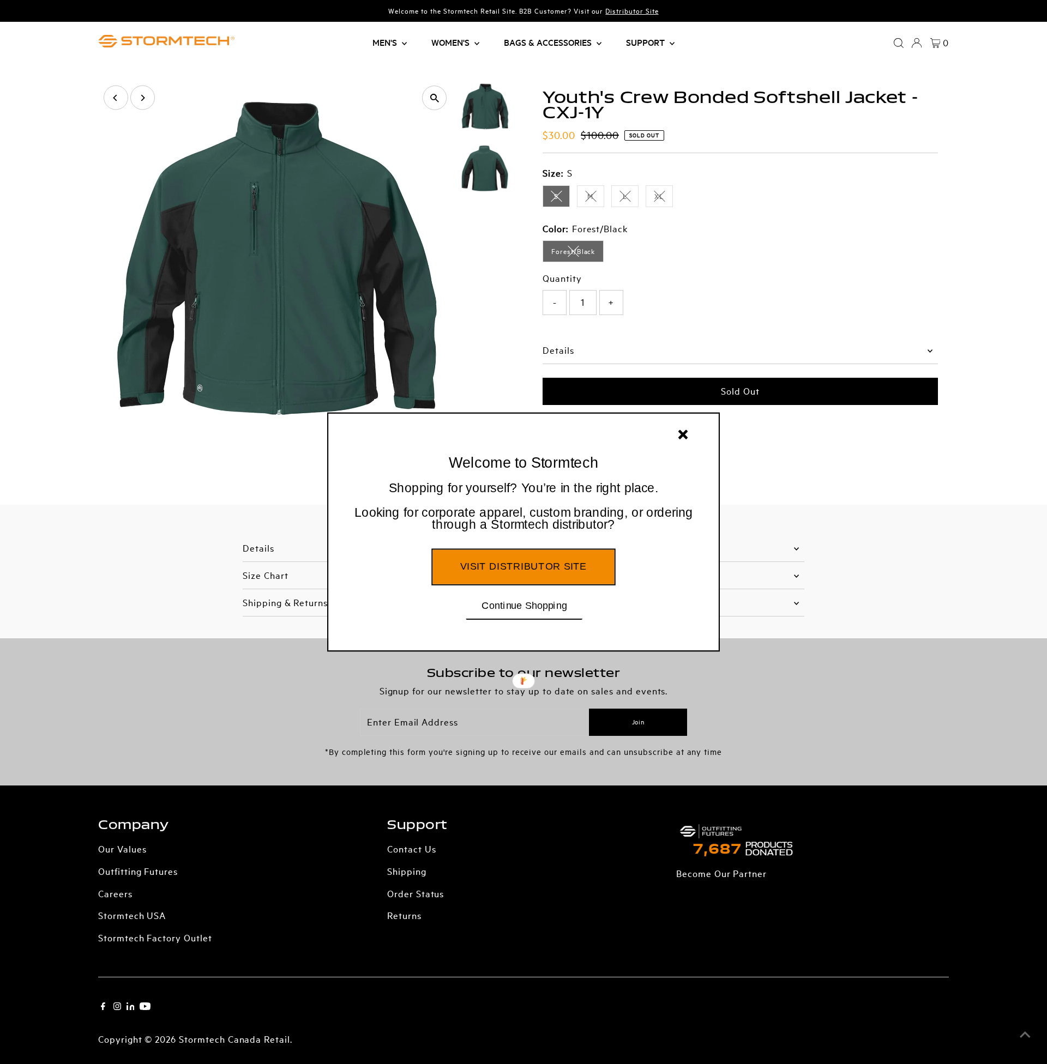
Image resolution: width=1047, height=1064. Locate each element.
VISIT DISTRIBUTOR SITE (523, 566)
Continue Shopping (524, 605)
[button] (523, 506)
